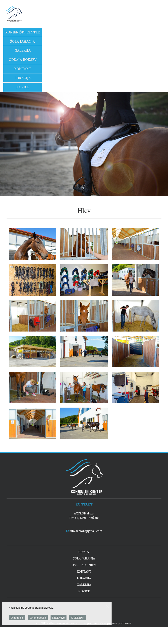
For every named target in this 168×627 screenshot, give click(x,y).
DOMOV (84, 552)
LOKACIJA (84, 578)
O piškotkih (77, 617)
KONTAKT (84, 571)
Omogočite (17, 617)
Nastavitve (58, 617)
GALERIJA (84, 584)
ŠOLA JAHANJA (84, 558)
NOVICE (84, 591)
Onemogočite (38, 617)
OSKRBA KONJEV (84, 565)
